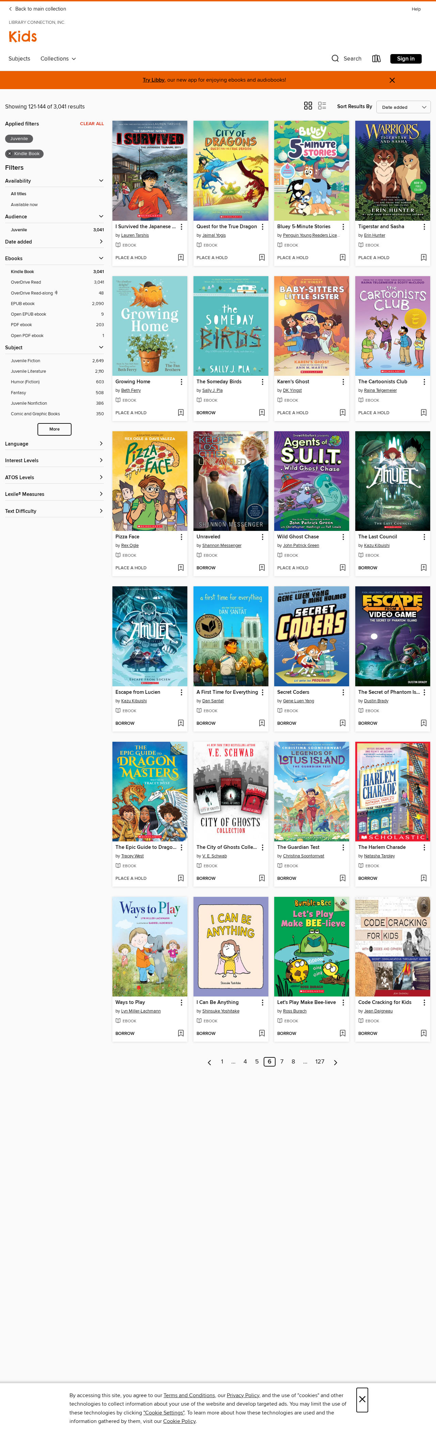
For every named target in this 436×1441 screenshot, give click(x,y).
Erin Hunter (374, 235)
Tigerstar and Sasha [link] (381, 227)
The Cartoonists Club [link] (382, 382)
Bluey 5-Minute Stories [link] (303, 227)
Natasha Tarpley (379, 856)
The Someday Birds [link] (219, 382)
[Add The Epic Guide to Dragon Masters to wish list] (180, 878)
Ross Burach (295, 1011)
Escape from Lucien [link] (137, 692)
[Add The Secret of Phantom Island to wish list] (423, 723)
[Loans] (377, 60)
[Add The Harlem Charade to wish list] (423, 878)
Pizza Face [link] (127, 537)
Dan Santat (213, 701)
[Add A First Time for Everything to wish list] (262, 723)
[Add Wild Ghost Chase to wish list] (342, 568)
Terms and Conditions (189, 1395)
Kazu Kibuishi (377, 545)
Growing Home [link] (132, 382)
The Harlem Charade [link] (382, 847)
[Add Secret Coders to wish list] (342, 723)
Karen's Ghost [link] (293, 382)
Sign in (406, 59)
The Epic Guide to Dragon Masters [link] (146, 847)
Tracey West (132, 856)
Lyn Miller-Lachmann (141, 1011)
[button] (346, 60)
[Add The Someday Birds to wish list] (262, 413)
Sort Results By (354, 106)
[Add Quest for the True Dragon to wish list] (262, 258)
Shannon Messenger (222, 545)
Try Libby (154, 80)
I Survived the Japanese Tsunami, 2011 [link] (146, 227)
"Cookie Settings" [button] (163, 1412)
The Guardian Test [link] (298, 847)
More (54, 429)
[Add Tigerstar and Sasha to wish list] (423, 258)
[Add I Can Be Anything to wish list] (262, 1033)
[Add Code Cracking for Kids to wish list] (423, 1033)
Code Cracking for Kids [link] (384, 1003)
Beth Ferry (131, 390)
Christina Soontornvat (303, 856)
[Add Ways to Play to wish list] (180, 1033)
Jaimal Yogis (214, 235)
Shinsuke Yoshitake (220, 1011)
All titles (18, 194)
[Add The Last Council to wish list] (423, 568)
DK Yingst (292, 390)
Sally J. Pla (212, 390)
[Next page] (335, 1062)
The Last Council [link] (377, 537)
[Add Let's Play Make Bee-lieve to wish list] (342, 1033)
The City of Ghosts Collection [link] (228, 847)
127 (319, 1062)
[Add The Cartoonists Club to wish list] (423, 413)
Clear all (92, 124)
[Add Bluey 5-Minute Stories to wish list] (342, 258)
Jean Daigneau (378, 1011)
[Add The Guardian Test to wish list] (342, 878)
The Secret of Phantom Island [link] (389, 692)
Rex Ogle (130, 545)
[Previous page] (209, 1062)
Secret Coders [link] (293, 692)
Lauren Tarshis (135, 235)
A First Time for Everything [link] (227, 692)
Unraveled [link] (208, 537)
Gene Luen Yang (298, 701)
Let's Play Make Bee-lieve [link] (306, 1003)
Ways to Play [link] (130, 1003)
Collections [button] (56, 59)
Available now (24, 204)
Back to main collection (40, 9)
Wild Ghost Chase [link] (298, 537)
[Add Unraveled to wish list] (262, 568)
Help (416, 9)
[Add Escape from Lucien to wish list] (180, 723)
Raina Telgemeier (380, 390)
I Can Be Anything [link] (218, 1003)
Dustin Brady (376, 701)
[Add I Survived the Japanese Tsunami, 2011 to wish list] (180, 258)
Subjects (19, 59)
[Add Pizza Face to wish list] (180, 568)
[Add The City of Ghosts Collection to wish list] (262, 878)
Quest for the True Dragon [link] (227, 227)
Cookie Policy (179, 1421)
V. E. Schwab (214, 856)
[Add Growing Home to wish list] (180, 413)
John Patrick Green (301, 545)
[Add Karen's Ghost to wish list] (342, 413)
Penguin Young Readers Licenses (312, 235)
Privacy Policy (243, 1395)
